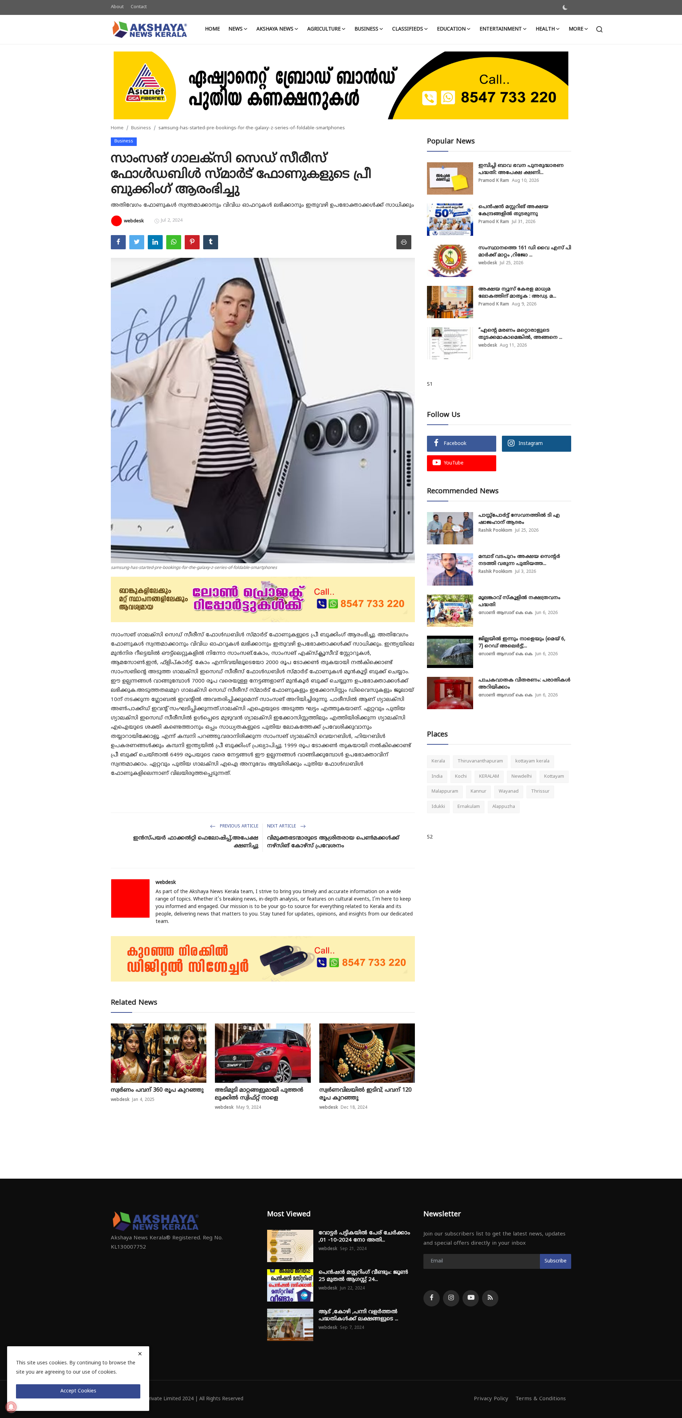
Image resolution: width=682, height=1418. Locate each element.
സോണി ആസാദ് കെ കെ (505, 613)
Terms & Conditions (540, 1399)
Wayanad (509, 791)
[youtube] (470, 1298)
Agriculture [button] (324, 29)
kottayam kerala (532, 761)
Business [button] (366, 29)
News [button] (235, 29)
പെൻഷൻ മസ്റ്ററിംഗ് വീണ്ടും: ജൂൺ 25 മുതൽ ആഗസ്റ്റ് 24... (363, 1276)
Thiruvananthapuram (480, 761)
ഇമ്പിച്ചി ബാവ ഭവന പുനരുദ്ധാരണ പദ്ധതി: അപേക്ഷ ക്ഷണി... (521, 169)
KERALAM (489, 776)
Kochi (461, 776)
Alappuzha (503, 807)
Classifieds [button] (407, 29)
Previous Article (238, 826)
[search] (599, 29)
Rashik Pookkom (495, 530)
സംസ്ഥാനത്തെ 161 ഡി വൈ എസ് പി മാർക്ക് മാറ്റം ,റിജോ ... (524, 251)
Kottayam (554, 776)
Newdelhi (522, 776)
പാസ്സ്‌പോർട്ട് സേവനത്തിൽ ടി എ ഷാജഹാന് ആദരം (519, 519)
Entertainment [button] (501, 29)
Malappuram (445, 791)
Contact (139, 7)
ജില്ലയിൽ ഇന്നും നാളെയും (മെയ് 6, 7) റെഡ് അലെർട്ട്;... (521, 642)
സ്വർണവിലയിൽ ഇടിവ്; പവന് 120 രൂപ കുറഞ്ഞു (365, 1094)
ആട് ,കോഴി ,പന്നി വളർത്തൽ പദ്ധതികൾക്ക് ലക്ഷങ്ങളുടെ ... (358, 1315)
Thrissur (540, 791)
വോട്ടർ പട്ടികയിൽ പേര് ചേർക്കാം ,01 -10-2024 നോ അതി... (364, 1237)
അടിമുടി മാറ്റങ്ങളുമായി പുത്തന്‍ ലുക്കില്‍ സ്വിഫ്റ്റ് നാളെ (259, 1094)
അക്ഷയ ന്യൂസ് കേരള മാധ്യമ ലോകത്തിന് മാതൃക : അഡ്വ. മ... (517, 292)
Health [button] (545, 29)
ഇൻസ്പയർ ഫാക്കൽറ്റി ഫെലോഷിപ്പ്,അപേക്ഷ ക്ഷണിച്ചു (195, 842)
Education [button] (451, 29)
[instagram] (451, 1298)
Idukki (438, 807)
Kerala (438, 761)
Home (212, 29)
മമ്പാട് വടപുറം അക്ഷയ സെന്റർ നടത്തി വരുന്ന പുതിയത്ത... (519, 560)
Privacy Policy (491, 1399)
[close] (140, 1354)
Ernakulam (469, 807)
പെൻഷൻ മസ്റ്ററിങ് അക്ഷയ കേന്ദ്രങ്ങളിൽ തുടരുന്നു (513, 210)
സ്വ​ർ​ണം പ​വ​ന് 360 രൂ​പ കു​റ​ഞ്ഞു (157, 1090)
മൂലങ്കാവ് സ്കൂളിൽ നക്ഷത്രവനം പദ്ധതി (519, 601)
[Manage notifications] (11, 1407)
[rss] (490, 1298)
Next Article (282, 826)
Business (141, 128)
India (437, 776)
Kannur (478, 791)
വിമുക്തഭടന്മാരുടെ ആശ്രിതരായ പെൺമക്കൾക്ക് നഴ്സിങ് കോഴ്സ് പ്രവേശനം (333, 842)
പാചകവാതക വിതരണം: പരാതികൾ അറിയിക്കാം (524, 683)
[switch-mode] (565, 7)
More (576, 29)
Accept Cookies (78, 1391)
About (117, 7)
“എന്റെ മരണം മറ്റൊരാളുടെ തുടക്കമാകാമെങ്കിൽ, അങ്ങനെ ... (520, 334)
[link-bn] (341, 85)
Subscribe (556, 1261)
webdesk (166, 883)
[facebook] (431, 1298)
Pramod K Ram (493, 181)
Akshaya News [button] (274, 29)
